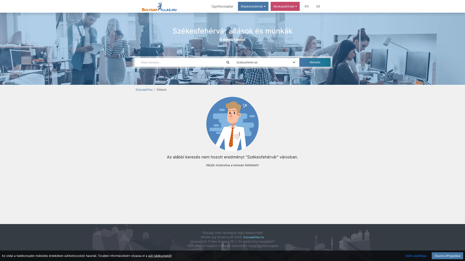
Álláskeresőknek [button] (252, 6)
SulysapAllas (144, 89)
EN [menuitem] (307, 6)
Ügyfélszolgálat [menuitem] (222, 6)
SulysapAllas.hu (253, 237)
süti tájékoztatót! (160, 256)
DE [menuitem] (318, 6)
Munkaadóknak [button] (284, 6)
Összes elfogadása (447, 256)
